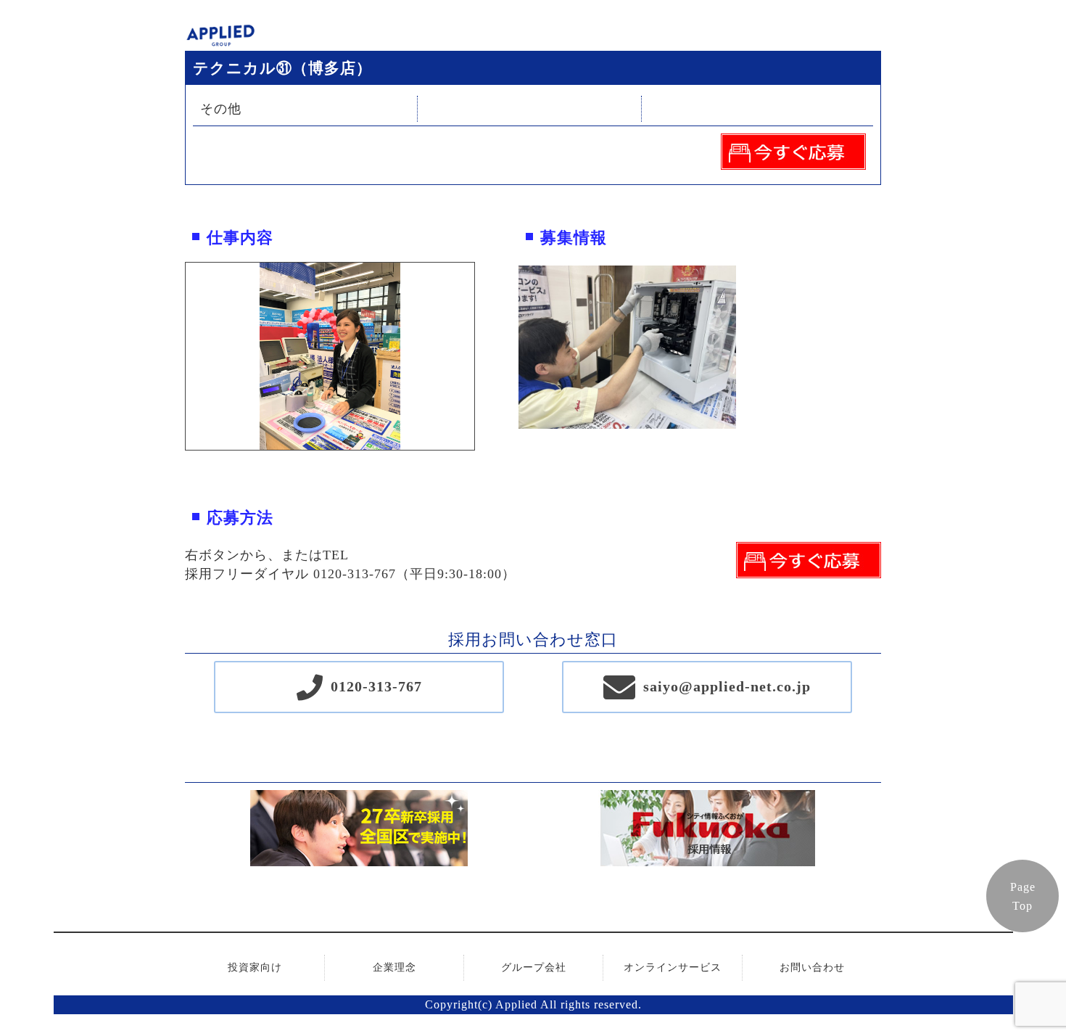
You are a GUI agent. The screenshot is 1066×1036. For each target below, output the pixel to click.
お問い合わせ (812, 967)
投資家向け (255, 967)
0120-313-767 (376, 686)
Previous (175, 356)
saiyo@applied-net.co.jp (727, 686)
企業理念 (394, 967)
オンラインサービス (673, 967)
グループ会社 (533, 967)
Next (485, 356)
